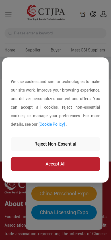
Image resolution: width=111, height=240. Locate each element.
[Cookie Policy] (51, 124)
